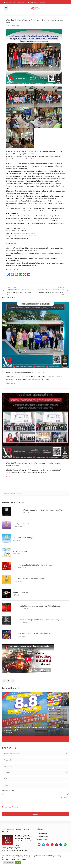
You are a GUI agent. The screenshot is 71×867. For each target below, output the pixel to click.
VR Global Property (14, 25)
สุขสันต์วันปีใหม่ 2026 (20, 592)
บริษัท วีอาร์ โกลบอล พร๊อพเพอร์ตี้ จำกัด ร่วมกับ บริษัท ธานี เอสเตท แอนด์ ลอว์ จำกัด (20, 291)
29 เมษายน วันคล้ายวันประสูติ (23, 538)
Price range (8, 790)
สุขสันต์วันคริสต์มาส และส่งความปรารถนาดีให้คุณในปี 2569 (40, 606)
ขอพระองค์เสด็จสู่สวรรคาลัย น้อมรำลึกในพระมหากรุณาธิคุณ (40, 620)
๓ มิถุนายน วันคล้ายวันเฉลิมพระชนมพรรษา (29, 524)
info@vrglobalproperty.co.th (37, 2)
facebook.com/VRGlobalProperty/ (24, 233)
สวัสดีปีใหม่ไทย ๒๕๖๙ (20, 551)
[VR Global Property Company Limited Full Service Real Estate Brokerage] (35, 8)
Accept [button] (18, 863)
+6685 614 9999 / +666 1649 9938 (15, 2)
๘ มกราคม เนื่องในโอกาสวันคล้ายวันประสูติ (29, 579)
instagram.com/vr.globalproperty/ (24, 236)
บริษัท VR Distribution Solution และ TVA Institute (25, 373)
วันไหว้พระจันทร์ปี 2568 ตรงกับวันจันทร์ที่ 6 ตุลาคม (34, 634)
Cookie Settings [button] (8, 863)
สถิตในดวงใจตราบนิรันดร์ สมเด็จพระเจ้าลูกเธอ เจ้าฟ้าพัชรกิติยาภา (43, 510)
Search (35, 814)
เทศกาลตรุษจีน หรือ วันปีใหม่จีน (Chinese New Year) (35, 565)
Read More (10, 384)
